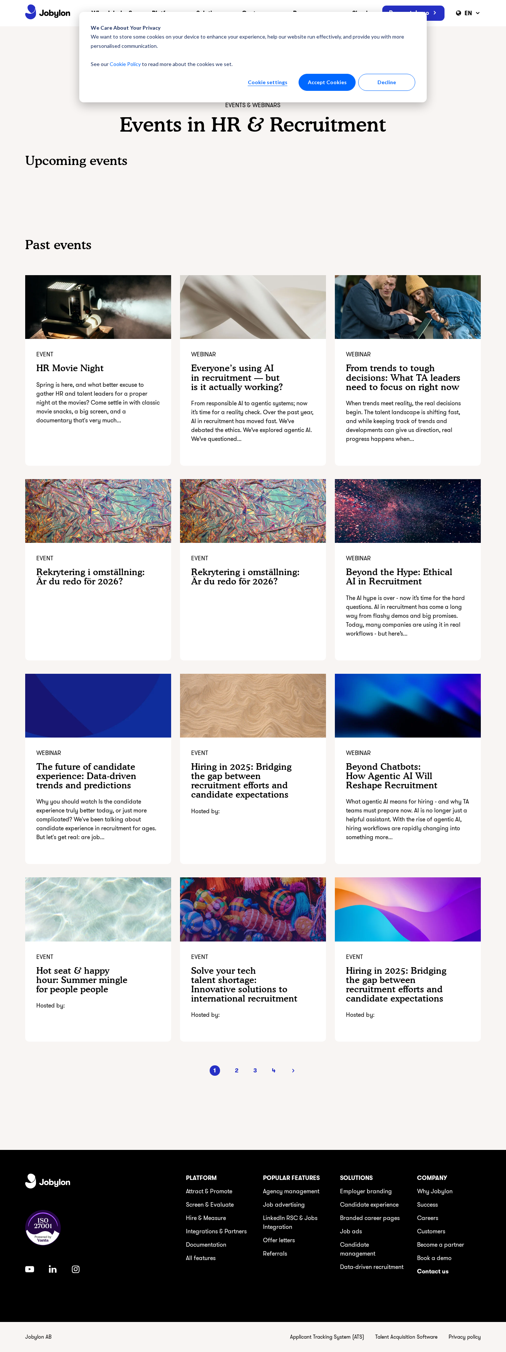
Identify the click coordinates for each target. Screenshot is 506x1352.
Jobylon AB (38, 1337)
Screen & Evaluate (210, 1205)
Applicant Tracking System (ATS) (327, 1337)
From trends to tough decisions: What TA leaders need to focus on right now (403, 377)
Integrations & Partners (216, 1231)
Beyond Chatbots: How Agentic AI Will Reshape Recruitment (391, 776)
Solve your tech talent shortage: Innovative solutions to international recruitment (244, 984)
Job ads (351, 1231)
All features (201, 1258)
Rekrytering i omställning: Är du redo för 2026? (90, 577)
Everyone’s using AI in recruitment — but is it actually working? (237, 377)
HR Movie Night (70, 368)
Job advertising (284, 1205)
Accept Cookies (327, 82)
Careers (427, 1218)
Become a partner (440, 1245)
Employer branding (366, 1191)
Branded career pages (370, 1218)
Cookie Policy (125, 64)
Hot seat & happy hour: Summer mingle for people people (81, 980)
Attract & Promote (209, 1191)
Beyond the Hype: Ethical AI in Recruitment (399, 577)
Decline (386, 82)
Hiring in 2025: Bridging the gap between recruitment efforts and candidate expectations (241, 780)
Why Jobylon (435, 1191)
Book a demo (434, 1258)
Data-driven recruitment (371, 1267)
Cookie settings (267, 82)
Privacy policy (465, 1337)
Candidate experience (369, 1205)
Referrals (275, 1254)
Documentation (206, 1245)
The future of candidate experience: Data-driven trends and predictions (86, 776)
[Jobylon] (47, 13)
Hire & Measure (206, 1218)
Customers (431, 1231)
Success (427, 1205)
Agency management (291, 1191)
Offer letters (279, 1240)
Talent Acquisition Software (406, 1337)
